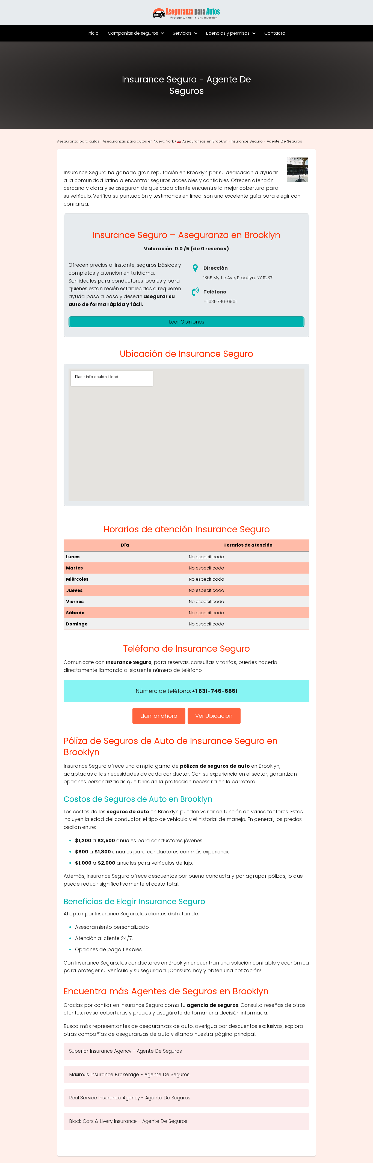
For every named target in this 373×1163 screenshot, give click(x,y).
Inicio (93, 33)
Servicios (182, 33)
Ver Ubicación (214, 716)
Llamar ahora (158, 716)
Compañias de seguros (133, 33)
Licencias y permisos (228, 33)
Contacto (274, 33)
